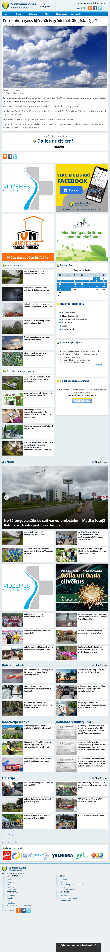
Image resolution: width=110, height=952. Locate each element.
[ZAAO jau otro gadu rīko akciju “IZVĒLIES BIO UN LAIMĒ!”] (13, 399)
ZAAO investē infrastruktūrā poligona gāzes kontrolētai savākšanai (37, 379)
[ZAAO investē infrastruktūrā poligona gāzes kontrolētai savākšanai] (13, 382)
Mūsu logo (11, 903)
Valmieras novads (9, 842)
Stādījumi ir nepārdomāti (74, 362)
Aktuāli (8, 462)
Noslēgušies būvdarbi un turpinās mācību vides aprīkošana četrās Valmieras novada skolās (90, 536)
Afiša (47, 14)
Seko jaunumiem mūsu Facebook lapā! (78, 945)
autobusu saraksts (74, 319)
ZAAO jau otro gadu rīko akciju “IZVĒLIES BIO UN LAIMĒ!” (38, 394)
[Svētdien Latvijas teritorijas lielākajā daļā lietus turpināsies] (13, 310)
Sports (62, 887)
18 (67, 287)
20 (82, 287)
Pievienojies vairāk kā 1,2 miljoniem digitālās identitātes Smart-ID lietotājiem (92, 705)
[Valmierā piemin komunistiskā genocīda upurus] (13, 805)
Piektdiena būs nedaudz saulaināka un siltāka (35, 354)
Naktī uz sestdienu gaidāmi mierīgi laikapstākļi (36, 338)
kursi (67, 322)
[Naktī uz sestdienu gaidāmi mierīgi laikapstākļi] (13, 343)
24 (60, 289)
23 (104, 287)
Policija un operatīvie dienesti (71, 884)
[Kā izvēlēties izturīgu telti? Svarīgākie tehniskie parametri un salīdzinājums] (13, 708)
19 (75, 287)
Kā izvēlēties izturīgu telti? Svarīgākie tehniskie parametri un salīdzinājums (38, 705)
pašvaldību (68, 312)
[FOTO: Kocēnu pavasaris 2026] (66, 821)
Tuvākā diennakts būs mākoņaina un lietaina (34, 272)
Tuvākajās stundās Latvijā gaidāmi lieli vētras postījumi (37, 288)
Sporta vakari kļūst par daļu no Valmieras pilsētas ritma (92, 670)
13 (82, 284)
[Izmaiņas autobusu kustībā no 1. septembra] (13, 432)
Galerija (8, 778)
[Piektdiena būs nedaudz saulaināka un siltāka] (13, 359)
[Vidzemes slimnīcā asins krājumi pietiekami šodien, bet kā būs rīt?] (13, 764)
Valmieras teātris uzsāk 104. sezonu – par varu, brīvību (90, 631)
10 (60, 284)
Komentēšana (65, 900)
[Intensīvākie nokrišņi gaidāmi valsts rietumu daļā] (13, 326)
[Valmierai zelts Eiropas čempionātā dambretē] (13, 620)
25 (67, 289)
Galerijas (33, 14)
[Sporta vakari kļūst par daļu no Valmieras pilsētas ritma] (66, 675)
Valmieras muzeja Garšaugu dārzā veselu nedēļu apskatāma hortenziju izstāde (92, 551)
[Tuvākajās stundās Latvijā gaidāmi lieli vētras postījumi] (13, 293)
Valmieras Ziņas (8, 834)
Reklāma (101, 3)
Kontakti (91, 3)
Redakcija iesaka (15, 722)
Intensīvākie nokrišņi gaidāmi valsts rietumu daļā (37, 321)
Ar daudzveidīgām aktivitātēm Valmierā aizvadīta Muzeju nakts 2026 (92, 785)
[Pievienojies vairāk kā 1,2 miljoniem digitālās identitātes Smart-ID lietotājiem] (66, 708)
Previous (6, 498)
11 (67, 284)
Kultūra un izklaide (67, 889)
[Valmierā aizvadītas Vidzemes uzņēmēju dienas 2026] (13, 821)
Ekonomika (64, 882)
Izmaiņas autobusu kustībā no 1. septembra (38, 427)
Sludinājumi (61, 14)
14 (89, 284)
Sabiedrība (64, 880)
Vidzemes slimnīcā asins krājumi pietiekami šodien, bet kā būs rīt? (38, 761)
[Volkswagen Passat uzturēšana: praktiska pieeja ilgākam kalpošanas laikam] (66, 692)
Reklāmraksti (76, 14)
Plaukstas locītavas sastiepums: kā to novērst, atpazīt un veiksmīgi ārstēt (38, 672)
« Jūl (58, 295)
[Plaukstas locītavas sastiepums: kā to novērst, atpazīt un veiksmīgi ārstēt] (13, 675)
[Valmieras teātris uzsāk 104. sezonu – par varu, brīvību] (66, 636)
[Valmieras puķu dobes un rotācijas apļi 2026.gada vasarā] (13, 731)
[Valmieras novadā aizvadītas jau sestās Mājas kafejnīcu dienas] (13, 653)
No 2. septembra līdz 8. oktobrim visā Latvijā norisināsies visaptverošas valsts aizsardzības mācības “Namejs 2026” (38, 447)
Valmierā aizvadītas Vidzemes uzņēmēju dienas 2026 (37, 816)
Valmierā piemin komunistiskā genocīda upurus (37, 800)
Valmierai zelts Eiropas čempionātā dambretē (34, 615)
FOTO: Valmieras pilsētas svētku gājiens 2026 (38, 783)
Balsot (99, 364)
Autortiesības (65, 895)
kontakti (70, 316)
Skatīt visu (101, 462)
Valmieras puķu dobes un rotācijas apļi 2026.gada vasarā (37, 726)
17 (60, 287)
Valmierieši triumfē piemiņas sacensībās (37, 631)
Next (104, 498)
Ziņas (18, 14)
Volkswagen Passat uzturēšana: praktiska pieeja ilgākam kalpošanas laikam (92, 688)
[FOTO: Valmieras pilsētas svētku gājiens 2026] (13, 788)
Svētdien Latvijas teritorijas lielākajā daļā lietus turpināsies (38, 305)
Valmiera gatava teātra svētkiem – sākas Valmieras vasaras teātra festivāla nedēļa (92, 616)
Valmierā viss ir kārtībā (73, 357)
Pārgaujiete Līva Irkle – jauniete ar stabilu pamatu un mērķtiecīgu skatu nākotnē (38, 744)
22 (97, 287)
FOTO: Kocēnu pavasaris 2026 (91, 815)
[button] (95, 9)
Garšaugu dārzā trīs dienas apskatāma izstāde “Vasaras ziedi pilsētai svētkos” (90, 649)
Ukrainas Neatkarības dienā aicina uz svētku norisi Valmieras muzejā (38, 551)
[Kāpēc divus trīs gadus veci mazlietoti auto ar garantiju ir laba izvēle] (13, 692)
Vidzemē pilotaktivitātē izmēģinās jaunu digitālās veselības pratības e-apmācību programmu (37, 413)
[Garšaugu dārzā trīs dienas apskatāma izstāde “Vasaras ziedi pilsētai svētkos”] (66, 653)
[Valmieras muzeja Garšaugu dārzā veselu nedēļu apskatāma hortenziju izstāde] (66, 554)
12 (75, 284)
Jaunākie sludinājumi (73, 722)
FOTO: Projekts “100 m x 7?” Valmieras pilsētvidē (90, 800)
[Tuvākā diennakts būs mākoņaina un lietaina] (13, 277)
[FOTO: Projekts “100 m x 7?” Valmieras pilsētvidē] (66, 805)
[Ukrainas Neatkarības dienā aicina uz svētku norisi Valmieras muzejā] (13, 554)
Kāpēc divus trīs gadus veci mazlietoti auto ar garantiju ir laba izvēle (37, 688)
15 (97, 284)
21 (89, 287)
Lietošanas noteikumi (68, 898)
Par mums (81, 3)
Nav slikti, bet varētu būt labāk (77, 360)
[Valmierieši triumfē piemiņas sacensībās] (13, 636)
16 (104, 284)
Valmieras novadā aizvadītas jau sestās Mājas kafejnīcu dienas (38, 648)
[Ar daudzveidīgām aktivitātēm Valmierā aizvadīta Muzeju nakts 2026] (66, 788)
